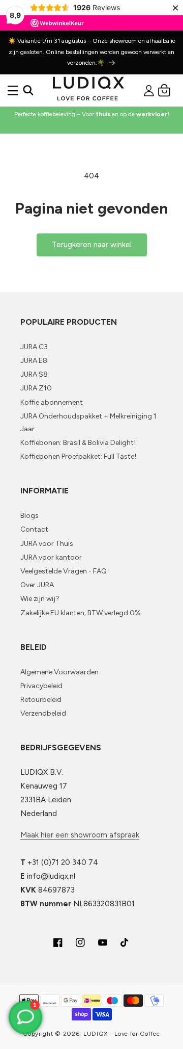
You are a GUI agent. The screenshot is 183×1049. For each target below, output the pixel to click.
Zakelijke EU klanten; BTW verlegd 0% (80, 613)
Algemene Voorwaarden (59, 672)
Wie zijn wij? (39, 598)
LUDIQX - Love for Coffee (121, 1033)
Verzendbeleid (43, 713)
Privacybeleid (41, 685)
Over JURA (37, 585)
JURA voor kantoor (51, 557)
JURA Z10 (36, 388)
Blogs (29, 515)
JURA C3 (34, 347)
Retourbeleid (41, 699)
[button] (12, 90)
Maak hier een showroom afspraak (79, 835)
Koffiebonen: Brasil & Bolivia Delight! (78, 442)
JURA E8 (33, 360)
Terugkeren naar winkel (92, 244)
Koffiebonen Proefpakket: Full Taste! (78, 456)
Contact (34, 529)
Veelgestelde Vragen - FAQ (63, 571)
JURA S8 (34, 374)
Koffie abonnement (51, 402)
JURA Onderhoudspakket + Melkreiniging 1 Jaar (88, 422)
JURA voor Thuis (46, 543)
